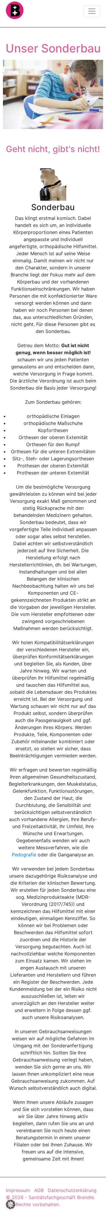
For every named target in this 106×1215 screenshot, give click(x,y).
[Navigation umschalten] (92, 11)
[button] (10, 1204)
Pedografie (24, 855)
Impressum (18, 1190)
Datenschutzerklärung (72, 1190)
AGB (39, 1190)
